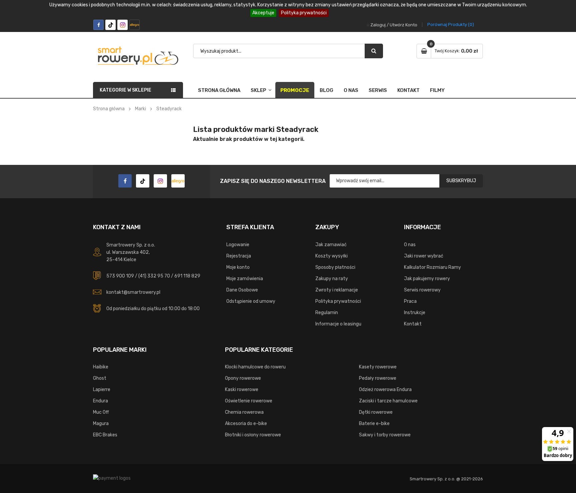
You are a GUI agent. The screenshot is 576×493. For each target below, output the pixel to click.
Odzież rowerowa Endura (385, 389)
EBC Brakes (105, 435)
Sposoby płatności (335, 267)
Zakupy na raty (331, 278)
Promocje (294, 90)
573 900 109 (120, 276)
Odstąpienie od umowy (250, 301)
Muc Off (101, 412)
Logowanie (237, 244)
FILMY (437, 90)
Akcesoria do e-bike (246, 423)
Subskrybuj (461, 181)
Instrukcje (414, 312)
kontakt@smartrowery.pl (133, 292)
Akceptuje (263, 13)
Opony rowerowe (243, 378)
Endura (100, 401)
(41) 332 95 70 (154, 276)
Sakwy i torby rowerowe (385, 435)
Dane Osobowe (242, 290)
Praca (410, 301)
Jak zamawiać (331, 244)
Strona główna (219, 90)
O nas (351, 90)
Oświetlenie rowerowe (248, 401)
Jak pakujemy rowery (427, 278)
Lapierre (101, 389)
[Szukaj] (374, 51)
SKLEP (258, 90)
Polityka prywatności (304, 13)
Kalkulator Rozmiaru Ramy (432, 267)
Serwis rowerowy (422, 290)
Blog (326, 90)
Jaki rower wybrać (423, 256)
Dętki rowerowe (376, 412)
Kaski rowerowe (241, 389)
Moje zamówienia (244, 278)
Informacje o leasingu (338, 324)
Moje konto (238, 267)
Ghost (99, 378)
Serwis (378, 90)
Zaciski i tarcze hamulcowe (388, 401)
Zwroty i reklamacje (336, 290)
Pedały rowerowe (377, 378)
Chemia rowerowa (244, 412)
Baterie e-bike (374, 423)
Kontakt (408, 90)
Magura (101, 423)
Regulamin (326, 312)
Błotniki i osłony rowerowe (253, 435)
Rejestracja (238, 256)
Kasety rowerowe (378, 367)
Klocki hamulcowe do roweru (255, 367)
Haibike (100, 367)
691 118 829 (187, 276)
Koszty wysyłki (331, 256)
